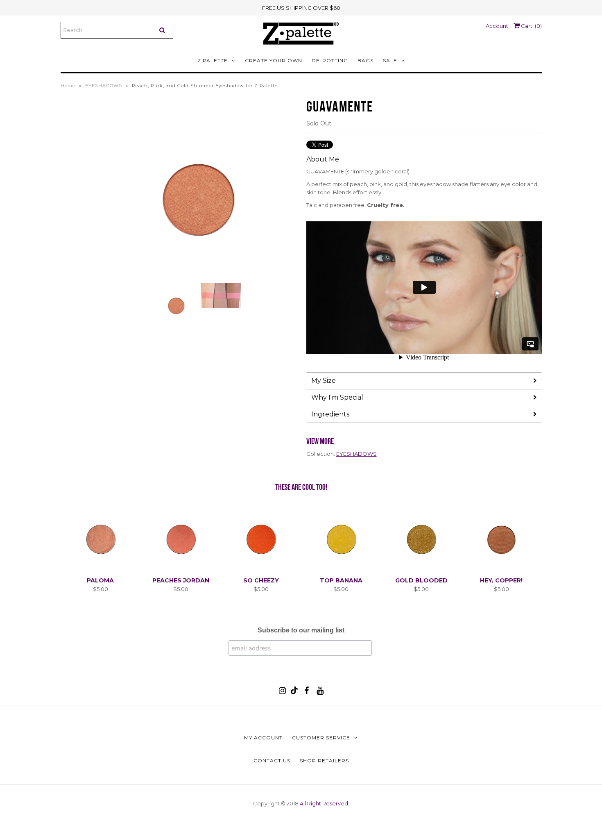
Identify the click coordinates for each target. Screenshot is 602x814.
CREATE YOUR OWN (273, 60)
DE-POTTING (330, 60)
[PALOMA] (101, 568)
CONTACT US (271, 760)
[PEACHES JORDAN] (181, 568)
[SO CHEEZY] (261, 568)
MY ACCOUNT (263, 737)
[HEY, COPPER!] (501, 568)
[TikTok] (294, 692)
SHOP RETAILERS (324, 760)
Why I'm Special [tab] (337, 397)
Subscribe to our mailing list (301, 630)
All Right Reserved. (324, 803)
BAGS (365, 60)
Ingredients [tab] (330, 414)
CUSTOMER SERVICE (321, 737)
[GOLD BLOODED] (421, 568)
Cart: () (531, 26)
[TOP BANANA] (341, 568)
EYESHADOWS (103, 86)
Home (68, 86)
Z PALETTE (212, 60)
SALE (390, 60)
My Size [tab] (323, 380)
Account (497, 26)
